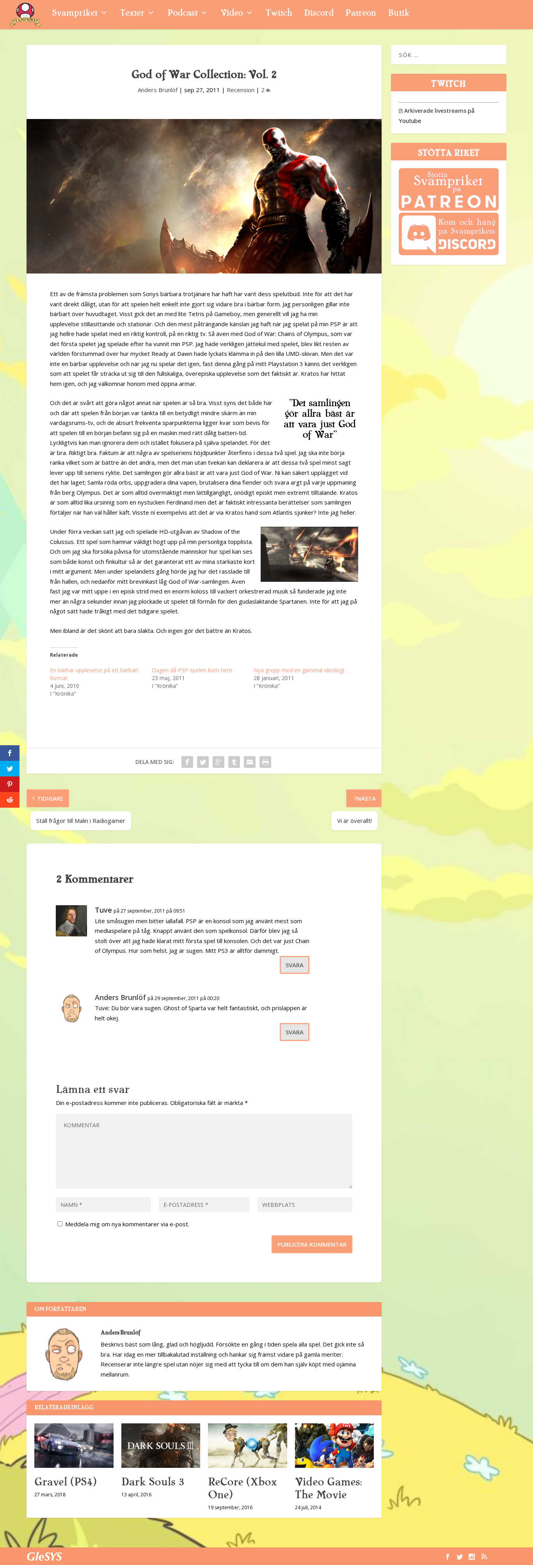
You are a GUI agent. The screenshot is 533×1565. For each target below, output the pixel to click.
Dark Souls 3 (152, 1482)
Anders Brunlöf (158, 90)
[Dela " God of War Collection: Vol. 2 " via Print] (265, 762)
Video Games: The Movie (328, 1488)
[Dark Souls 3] (161, 1445)
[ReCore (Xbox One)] (247, 1445)
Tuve (103, 910)
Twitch (279, 14)
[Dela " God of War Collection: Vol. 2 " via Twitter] (203, 762)
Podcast (182, 14)
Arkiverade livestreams (432, 110)
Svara (295, 965)
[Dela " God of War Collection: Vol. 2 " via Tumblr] (234, 762)
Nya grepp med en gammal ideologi (299, 670)
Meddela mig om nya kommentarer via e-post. (127, 1224)
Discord (319, 14)
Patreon (360, 14)
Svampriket (74, 14)
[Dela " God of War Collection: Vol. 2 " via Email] (250, 762)
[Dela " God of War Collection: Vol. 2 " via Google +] (218, 762)
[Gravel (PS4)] (74, 1445)
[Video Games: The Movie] (334, 1445)
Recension (240, 90)
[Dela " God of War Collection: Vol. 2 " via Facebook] (187, 762)
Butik (398, 14)
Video (231, 14)
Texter (132, 14)
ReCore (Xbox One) (242, 1488)
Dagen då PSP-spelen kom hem (192, 670)
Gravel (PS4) (65, 1482)
